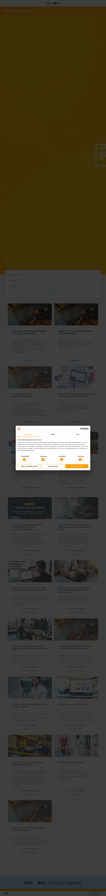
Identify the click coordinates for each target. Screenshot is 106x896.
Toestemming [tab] (28, 434)
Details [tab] (53, 434)
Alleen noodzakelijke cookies (29, 466)
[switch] (43, 459)
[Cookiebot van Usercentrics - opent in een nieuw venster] (81, 429)
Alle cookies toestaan (77, 466)
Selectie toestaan (53, 466)
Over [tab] (77, 434)
